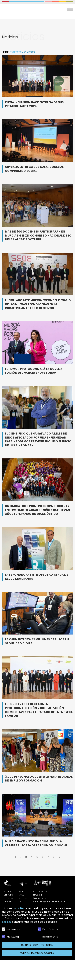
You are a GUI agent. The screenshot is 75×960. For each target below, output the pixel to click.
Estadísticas (50, 929)
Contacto (9, 901)
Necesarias (13, 929)
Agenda (7, 891)
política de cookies (45, 921)
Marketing (12, 936)
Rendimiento (50, 936)
